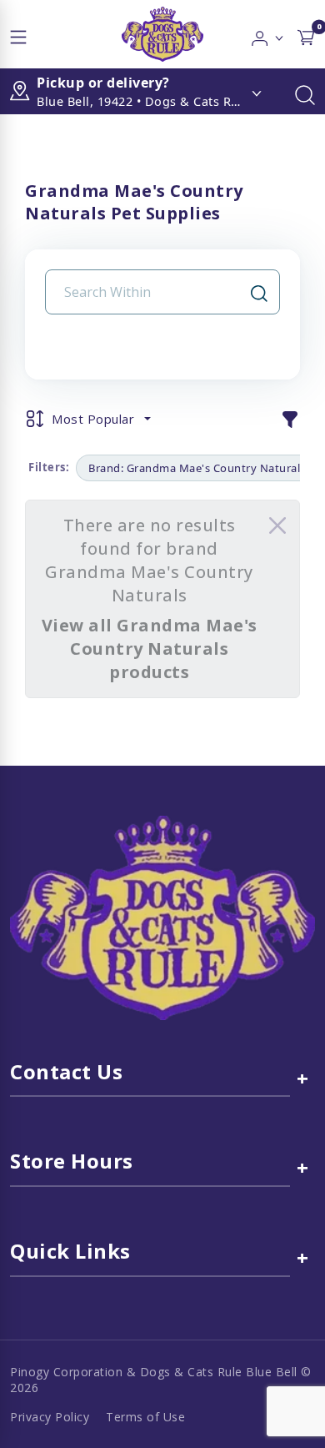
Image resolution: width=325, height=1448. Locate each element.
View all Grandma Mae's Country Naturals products (150, 648)
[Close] (277, 525)
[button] (268, 34)
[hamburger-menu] (18, 34)
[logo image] (162, 34)
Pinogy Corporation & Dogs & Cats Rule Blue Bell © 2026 (161, 1379)
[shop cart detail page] (306, 34)
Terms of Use (145, 1417)
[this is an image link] (162, 917)
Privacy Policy (49, 1417)
